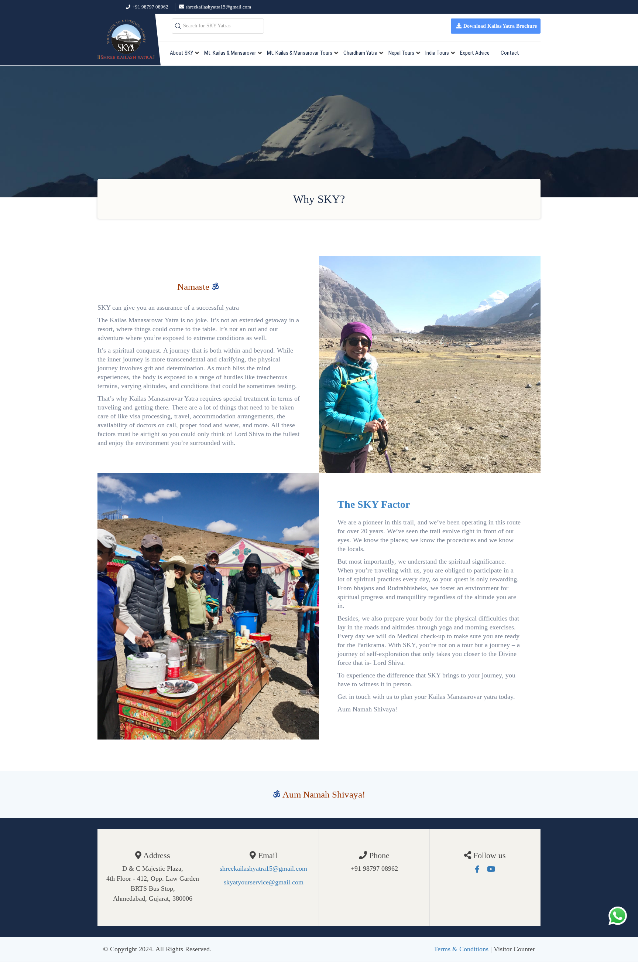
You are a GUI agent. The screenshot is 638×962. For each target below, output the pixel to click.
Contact (510, 53)
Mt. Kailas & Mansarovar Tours (299, 53)
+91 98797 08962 (150, 7)
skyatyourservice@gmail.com (263, 882)
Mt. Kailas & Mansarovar (230, 53)
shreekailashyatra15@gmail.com (218, 7)
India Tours (437, 53)
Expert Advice (475, 53)
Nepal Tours (401, 53)
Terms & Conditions (461, 949)
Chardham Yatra (360, 53)
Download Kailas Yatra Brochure (500, 26)
